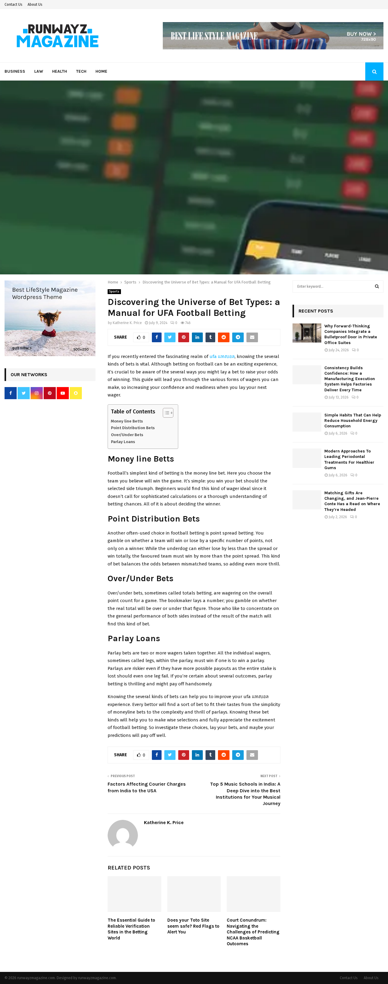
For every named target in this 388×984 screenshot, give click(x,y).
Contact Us (13, 4)
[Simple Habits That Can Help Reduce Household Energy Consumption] (307, 422)
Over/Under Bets (127, 434)
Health (59, 71)
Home (101, 71)
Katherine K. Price (127, 323)
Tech (81, 71)
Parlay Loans (123, 441)
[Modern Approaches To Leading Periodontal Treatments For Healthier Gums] (307, 458)
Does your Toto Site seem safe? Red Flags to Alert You (193, 926)
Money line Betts (127, 421)
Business (15, 71)
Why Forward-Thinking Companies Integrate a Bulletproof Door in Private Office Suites (350, 334)
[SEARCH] (376, 286)
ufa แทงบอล (222, 356)
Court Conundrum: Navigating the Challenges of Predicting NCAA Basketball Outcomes (253, 931)
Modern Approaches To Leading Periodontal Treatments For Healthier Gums (349, 459)
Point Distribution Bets (133, 427)
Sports (114, 291)
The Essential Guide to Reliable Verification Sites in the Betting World (131, 929)
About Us (35, 4)
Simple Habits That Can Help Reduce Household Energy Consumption (352, 420)
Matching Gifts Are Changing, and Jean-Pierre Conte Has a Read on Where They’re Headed (352, 501)
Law (38, 71)
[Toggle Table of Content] (165, 413)
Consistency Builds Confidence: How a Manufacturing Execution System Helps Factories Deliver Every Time (349, 379)
